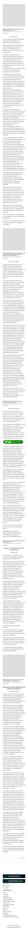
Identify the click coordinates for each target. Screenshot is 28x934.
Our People (6, 889)
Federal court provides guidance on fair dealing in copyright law (13, 680)
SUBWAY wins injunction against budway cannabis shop (12, 402)
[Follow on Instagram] (7, 919)
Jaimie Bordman (15, 261)
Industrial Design (7, 897)
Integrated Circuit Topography (10, 916)
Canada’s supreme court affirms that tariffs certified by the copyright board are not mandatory (14, 254)
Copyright (5, 896)
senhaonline (7, 31)
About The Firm (7, 885)
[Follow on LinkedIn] (10, 919)
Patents (5, 892)
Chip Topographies (8, 899)
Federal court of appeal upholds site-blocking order (14, 541)
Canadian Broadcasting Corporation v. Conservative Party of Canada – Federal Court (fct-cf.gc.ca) (14, 842)
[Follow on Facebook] (4, 919)
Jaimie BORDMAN (15, 408)
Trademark (5, 894)
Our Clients (6, 887)
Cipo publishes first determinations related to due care (13, 29)
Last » (23, 859)
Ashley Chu (15, 552)
